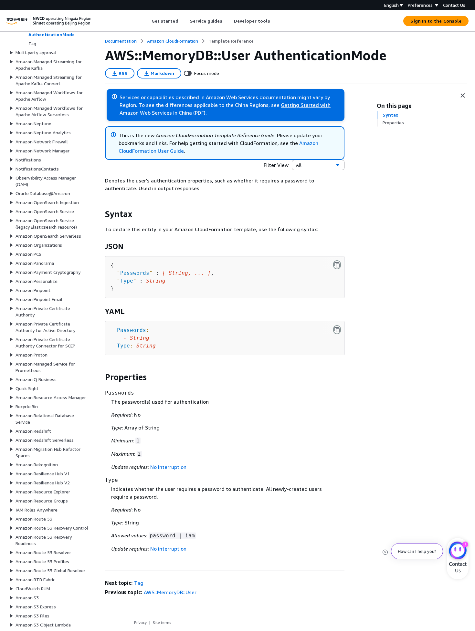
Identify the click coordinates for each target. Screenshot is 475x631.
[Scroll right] (275, 21)
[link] (231, 41)
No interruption (168, 467)
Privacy (140, 622)
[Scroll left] (146, 21)
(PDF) (199, 112)
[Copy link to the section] (100, 214)
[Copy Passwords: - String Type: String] (337, 329)
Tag (138, 583)
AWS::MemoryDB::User (170, 592)
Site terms (162, 622)
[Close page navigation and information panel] (462, 95)
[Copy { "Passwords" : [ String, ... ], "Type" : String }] (337, 264)
